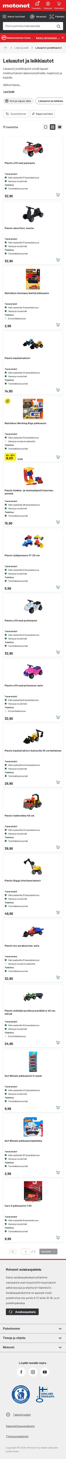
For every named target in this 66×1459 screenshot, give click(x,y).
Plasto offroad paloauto (20, 162)
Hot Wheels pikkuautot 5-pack (23, 1075)
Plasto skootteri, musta (19, 228)
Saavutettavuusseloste (20, 1426)
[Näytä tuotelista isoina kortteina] (45, 127)
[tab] (38, 16)
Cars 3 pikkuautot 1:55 (18, 1205)
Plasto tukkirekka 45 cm (19, 815)
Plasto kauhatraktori (17, 358)
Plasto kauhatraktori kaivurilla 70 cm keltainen (33, 750)
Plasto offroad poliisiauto (21, 620)
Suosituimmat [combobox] (18, 113)
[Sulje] (62, 37)
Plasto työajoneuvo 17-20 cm (22, 555)
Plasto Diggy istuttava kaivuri (23, 880)
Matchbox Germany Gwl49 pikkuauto (27, 293)
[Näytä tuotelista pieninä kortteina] (52, 127)
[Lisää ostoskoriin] (58, 194)
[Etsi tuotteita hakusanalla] (58, 26)
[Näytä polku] (5, 48)
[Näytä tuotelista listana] (59, 127)
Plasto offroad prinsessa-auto (24, 685)
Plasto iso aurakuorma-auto (22, 945)
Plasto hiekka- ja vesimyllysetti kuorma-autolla (29, 492)
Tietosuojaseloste (17, 1436)
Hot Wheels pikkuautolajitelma (23, 1140)
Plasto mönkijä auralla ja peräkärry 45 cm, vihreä (30, 1012)
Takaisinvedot (22, 1414)
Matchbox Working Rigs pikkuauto (25, 423)
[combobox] (29, 25)
